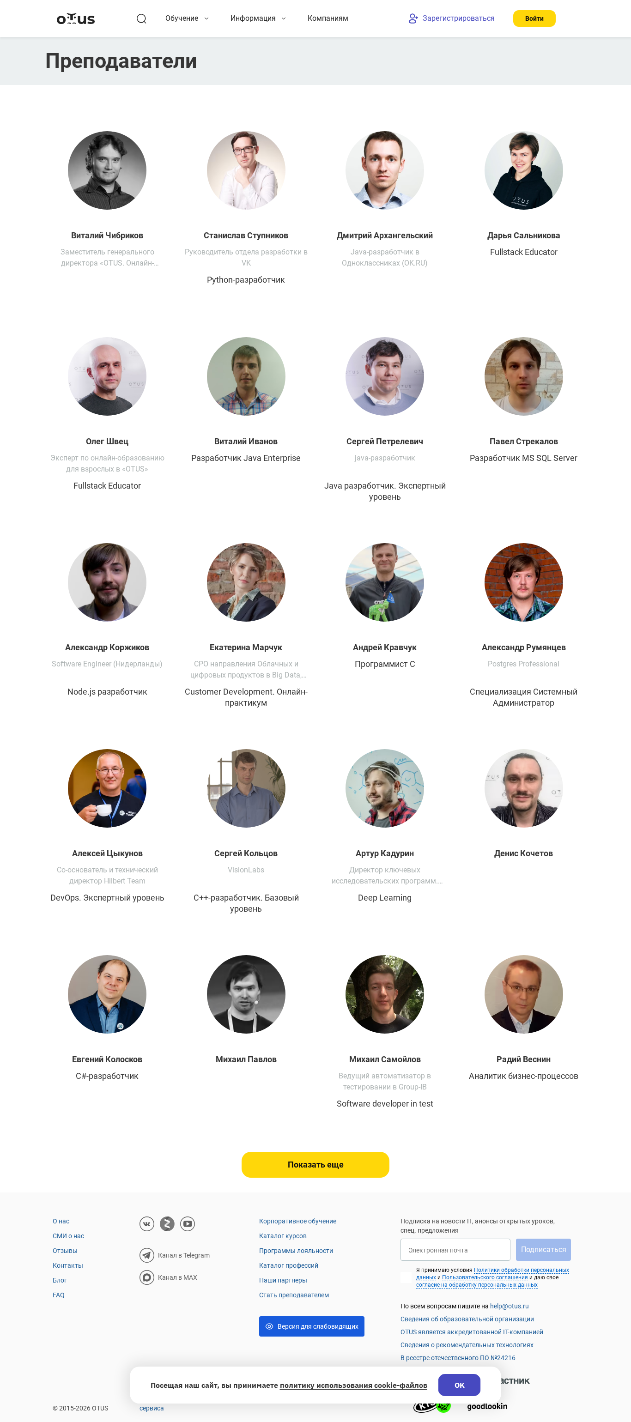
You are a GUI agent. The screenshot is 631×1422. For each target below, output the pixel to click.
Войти (534, 18)
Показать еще (316, 1164)
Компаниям (328, 18)
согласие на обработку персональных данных (477, 1285)
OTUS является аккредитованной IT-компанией (471, 1332)
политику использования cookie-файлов (353, 1385)
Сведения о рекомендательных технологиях (467, 1345)
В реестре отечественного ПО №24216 (458, 1357)
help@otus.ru (509, 1306)
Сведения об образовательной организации (467, 1319)
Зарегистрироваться (459, 18)
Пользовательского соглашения (485, 1277)
